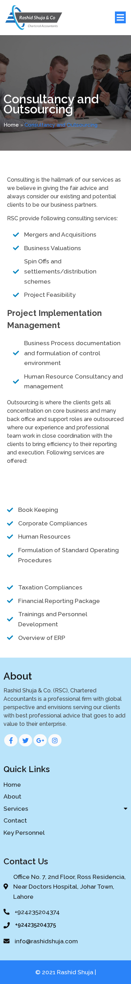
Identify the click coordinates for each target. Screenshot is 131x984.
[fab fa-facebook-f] (10, 740)
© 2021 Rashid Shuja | (65, 972)
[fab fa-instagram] (54, 740)
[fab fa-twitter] (25, 740)
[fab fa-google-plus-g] (40, 740)
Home (11, 125)
